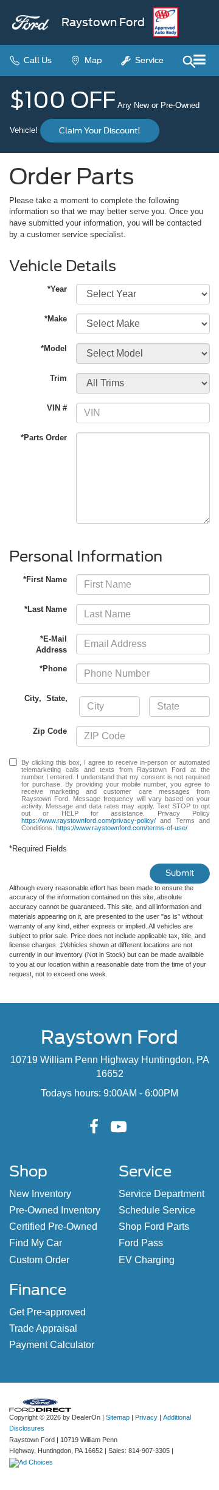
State (55, 698)
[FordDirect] (40, 1404)
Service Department (161, 1194)
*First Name (45, 579)
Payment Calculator (51, 1345)
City (31, 698)
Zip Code (50, 731)
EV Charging (147, 1260)
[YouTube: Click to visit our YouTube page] (118, 1127)
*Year (57, 289)
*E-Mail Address (51, 644)
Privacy (146, 1417)
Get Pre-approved (47, 1312)
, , (47, 698)
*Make (55, 318)
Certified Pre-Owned (53, 1226)
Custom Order (39, 1260)
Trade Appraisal (43, 1328)
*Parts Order (44, 437)
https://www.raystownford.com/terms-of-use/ (121, 827)
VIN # (57, 407)
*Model (54, 348)
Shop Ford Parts (154, 1226)
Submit (179, 873)
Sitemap (118, 1417)
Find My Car (35, 1243)
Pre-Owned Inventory (54, 1210)
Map (92, 60)
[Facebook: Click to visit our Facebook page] (94, 1127)
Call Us (37, 60)
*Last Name (45, 609)
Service (148, 60)
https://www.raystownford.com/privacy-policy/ (88, 820)
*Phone (53, 668)
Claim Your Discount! (100, 130)
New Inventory (40, 1194)
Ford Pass (141, 1243)
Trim (58, 378)
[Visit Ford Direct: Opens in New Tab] (32, 1462)
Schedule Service (157, 1210)
